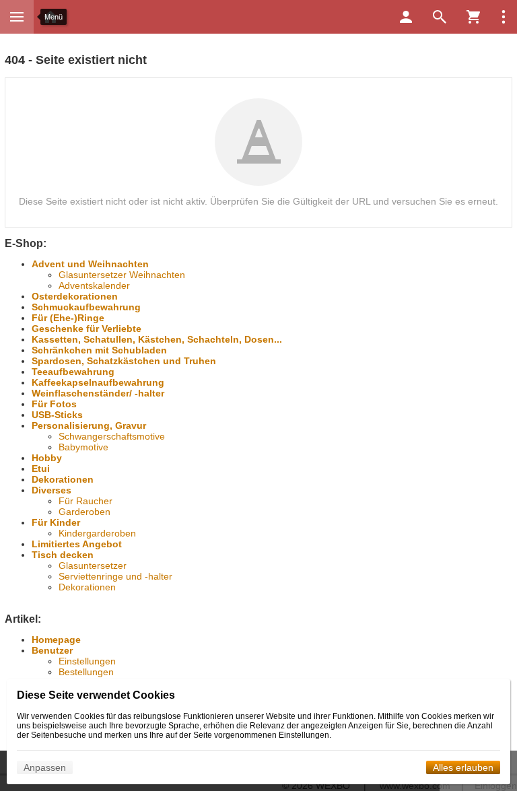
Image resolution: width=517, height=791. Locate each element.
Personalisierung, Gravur (89, 425)
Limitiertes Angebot (77, 544)
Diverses (51, 490)
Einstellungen (87, 661)
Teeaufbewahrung (73, 371)
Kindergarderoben (97, 533)
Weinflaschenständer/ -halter (98, 393)
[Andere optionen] (503, 17)
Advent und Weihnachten (90, 264)
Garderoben (84, 511)
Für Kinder (56, 522)
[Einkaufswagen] (473, 17)
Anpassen (45, 767)
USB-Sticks (57, 414)
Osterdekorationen (75, 296)
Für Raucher (85, 500)
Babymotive (83, 447)
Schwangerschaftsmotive (112, 436)
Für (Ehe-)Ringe (68, 317)
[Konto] (406, 17)
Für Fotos (54, 404)
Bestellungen (86, 671)
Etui (41, 468)
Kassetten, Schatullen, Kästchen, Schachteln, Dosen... (157, 339)
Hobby (47, 457)
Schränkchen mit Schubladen (99, 350)
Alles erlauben (463, 767)
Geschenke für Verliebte (86, 328)
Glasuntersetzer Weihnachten (122, 274)
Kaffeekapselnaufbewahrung (98, 382)
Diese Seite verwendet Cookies (96, 695)
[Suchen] (439, 17)
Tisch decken (63, 554)
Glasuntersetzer (93, 565)
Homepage (56, 639)
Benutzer (52, 650)
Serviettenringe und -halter (115, 576)
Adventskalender (94, 285)
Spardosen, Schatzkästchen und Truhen (124, 360)
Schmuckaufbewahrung (86, 307)
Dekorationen (63, 479)
